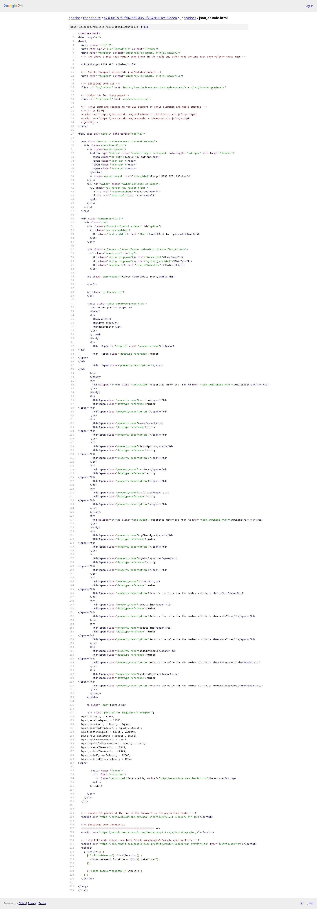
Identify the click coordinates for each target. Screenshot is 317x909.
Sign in (309, 6)
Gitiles (22, 903)
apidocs (190, 18)
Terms (42, 903)
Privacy (32, 903)
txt (301, 903)
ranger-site (92, 18)
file (144, 26)
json (310, 903)
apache (74, 18)
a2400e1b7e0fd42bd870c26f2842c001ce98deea (140, 18)
